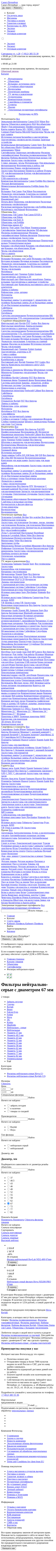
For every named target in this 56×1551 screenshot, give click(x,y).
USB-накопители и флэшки (14, 178)
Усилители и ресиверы (12, 633)
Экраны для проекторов (13, 582)
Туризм (46, 843)
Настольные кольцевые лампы (22, 305)
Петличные (46, 644)
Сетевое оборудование (12, 667)
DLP (17, 579)
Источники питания (11, 137)
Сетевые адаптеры (24, 670)
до (12, 1092)
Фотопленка (32, 209)
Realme (46, 729)
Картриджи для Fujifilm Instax (37, 207)
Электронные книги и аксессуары (18, 804)
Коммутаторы (8, 670)
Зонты (4, 895)
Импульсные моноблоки (31, 279)
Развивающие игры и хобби (14, 874)
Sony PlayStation (29, 592)
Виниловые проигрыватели (14, 605)
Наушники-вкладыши (12, 618)
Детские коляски (25, 861)
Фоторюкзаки (31, 163)
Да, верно (6, 8)
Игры (15, 848)
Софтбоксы (6, 308)
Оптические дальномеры (13, 556)
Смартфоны (7, 729)
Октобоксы (6, 313)
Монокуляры (7, 540)
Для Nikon (27, 191)
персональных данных (23, 1410)
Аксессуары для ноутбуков (14, 657)
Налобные (39, 533)
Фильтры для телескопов (29, 525)
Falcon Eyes (12, 1012)
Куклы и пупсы (39, 871)
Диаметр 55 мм (14, 1043)
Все (18, 119)
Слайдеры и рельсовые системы (17, 502)
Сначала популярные (11, 1232)
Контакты (12, 1525)
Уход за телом (8, 882)
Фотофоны (6, 377)
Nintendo (42, 592)
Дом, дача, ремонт (10, 856)
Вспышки (6, 191)
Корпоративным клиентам (20, 1512)
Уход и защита (8, 176)
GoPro (18, 455)
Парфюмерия (27, 879)
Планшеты (6, 739)
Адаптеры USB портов (25, 662)
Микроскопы (7, 545)
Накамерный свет (10, 199)
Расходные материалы (12, 207)
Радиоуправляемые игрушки (15, 794)
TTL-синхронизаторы (28, 318)
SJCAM (26, 455)
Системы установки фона (34, 385)
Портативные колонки (35, 589)
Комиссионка (13, 1492)
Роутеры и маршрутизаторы (37, 667)
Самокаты (38, 846)
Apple (15, 610)
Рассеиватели (39, 191)
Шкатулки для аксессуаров (26, 900)
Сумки (42, 895)
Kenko (10, 1022)
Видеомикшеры (35, 499)
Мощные (49, 654)
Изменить (18, 8)
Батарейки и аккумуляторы (35, 137)
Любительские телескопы (13, 520)
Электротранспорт (10, 799)
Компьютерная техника (19, 99)
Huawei (24, 739)
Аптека (24, 877)
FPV (31, 486)
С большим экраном (29, 734)
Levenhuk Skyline (20, 517)
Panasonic (19, 429)
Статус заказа (13, 921)
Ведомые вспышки (29, 261)
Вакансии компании (17, 1446)
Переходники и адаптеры (13, 388)
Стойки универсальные (12, 421)
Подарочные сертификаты (20, 1481)
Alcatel (38, 747)
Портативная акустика (12, 589)
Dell (29, 652)
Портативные (8, 579)
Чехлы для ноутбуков (33, 659)
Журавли (47, 419)
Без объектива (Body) (11, 147)
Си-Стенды (16, 424)
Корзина (11, 931)
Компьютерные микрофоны (26, 698)
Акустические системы (36, 584)
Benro (9, 1009)
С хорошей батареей (43, 750)
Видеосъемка (14, 89)
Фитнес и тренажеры (43, 848)
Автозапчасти (24, 838)
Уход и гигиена (19, 864)
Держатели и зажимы (11, 481)
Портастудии (25, 641)
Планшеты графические (38, 701)
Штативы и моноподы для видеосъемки (20, 442)
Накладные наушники (12, 615)
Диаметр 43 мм (14, 1038)
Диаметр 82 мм (14, 1056)
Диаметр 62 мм (14, 1048)
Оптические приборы (18, 91)
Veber (29, 535)
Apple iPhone (19, 729)
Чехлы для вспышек (11, 269)
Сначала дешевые (9, 1238)
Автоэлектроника (22, 833)
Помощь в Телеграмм (17, 1494)
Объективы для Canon (12, 214)
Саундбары (41, 587)
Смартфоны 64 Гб (13, 737)
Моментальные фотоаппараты (16, 186)
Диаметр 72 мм (14, 1051)
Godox (34, 323)
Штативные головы (43, 370)
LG (30, 577)
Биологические (40, 548)
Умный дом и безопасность (23, 890)
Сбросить (5, 1083)
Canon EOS (33, 121)
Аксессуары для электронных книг (25, 807)
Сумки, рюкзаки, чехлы (12, 163)
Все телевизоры (42, 564)
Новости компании (16, 1441)
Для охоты (37, 538)
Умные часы (7, 768)
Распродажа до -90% (17, 26)
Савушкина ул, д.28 (10, 53)
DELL (28, 708)
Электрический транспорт (29, 843)
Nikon (42, 121)
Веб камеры (17, 696)
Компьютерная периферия (14, 690)
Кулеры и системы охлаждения (28, 677)
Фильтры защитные (30, 1322)
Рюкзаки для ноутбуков (39, 657)
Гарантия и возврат (16, 23)
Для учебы (17, 654)
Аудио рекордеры (9, 507)
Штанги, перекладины (36, 421)
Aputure (38, 274)
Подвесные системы (11, 385)
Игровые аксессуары (11, 597)
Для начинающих (16, 126)
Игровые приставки (11, 592)
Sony (39, 145)
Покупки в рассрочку (17, 1479)
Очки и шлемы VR (10, 703)
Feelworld (29, 390)
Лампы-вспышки (34, 326)
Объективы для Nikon (12, 217)
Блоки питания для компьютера (16, 685)
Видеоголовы (47, 442)
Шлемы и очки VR (14, 602)
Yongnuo (23, 274)
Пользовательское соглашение (21, 1448)
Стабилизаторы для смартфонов (17, 815)
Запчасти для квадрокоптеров (35, 491)
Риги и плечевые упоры (13, 478)
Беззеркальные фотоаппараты (15, 145)
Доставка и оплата (16, 20)
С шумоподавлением (18, 619)
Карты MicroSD (23, 132)
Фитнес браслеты (9, 778)
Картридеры (37, 132)
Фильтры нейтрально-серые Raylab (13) (26, 1076)
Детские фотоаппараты (12, 183)
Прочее (11, 107)
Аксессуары (7, 170)
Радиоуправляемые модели (14, 789)
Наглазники (19, 170)
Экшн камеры (8, 455)
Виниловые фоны (43, 380)
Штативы (28, 370)
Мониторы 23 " (24, 711)
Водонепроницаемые (35, 458)
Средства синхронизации (13, 315)
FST (28, 323)
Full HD (41, 429)
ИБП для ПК (46, 698)
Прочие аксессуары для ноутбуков (32, 664)
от (12, 1089)
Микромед (37, 545)
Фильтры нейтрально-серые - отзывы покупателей (26, 1343)
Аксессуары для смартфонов (15, 745)
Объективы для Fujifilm (12, 222)
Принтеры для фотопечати (27, 201)
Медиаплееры (8, 574)
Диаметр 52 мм (14, 1040)
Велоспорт (12, 853)
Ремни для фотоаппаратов (27, 168)
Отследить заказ (15, 15)
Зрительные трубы (10, 543)
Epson (16, 577)
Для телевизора (45, 623)
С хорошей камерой (39, 732)
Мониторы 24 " (40, 711)
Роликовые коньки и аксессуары (17, 846)
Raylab (22, 323)
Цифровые (6, 548)
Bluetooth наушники (33, 613)
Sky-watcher (35, 517)
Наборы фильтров (19, 157)
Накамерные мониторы (12, 390)
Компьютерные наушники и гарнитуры (20, 626)
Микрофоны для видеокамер (15, 465)
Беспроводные (16, 613)
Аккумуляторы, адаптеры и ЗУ (16, 276)
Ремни (25, 897)
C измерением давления (39, 771)
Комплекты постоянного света (34, 284)
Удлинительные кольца (19, 243)
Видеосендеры (8, 509)
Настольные (27, 533)
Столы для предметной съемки (16, 416)
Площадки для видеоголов (14, 447)
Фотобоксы (6, 271)
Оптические (18, 548)
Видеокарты (7, 683)
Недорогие (43, 432)
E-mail (31, 1405)
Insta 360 (34, 455)
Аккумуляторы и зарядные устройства (30, 282)
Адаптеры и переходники (13, 357)
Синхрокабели (47, 318)
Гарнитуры (38, 597)
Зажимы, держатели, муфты (35, 383)
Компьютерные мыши (32, 693)
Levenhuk (15, 535)
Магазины (12, 18)
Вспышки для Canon (21, 258)
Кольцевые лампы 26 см (22, 302)
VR (2, 602)
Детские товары (9, 861)
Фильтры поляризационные (33, 155)
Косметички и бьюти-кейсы (22, 902)
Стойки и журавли (10, 419)
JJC (8, 1020)
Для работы (29, 654)
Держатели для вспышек (13, 194)
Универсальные (38, 227)
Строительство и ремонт (31, 856)
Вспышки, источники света (21, 84)
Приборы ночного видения (14, 553)
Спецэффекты (8, 414)
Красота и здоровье (10, 877)
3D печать (6, 721)
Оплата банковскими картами (21, 1509)
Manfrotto (11, 1025)
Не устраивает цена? (17, 1484)
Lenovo (38, 652)
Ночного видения (23, 538)
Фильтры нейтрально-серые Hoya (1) (25, 1073)
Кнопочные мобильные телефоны (17, 747)
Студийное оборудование (20, 86)
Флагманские (28, 737)
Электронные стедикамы (25, 494)
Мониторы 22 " (8, 711)
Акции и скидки (15, 1438)
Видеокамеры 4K (29, 432)
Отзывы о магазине (16, 1507)
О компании (13, 1435)
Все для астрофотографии (13, 530)
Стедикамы (6, 494)
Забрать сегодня (15, 1001)
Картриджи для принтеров (14, 719)
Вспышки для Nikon (42, 258)
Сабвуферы (29, 587)
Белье (23, 892)
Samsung (17, 564)
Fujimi (31, 274)
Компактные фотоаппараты (14, 181)
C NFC (9, 773)
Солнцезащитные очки (38, 892)
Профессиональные (35, 126)
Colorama (23, 377)
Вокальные (6, 646)
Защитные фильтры (25, 230)
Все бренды (48, 145)
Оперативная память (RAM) (35, 680)
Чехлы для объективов (12, 251)
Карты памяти (8, 129)
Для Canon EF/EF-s (32, 214)
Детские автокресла (27, 866)
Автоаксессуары (9, 838)
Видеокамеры (8, 429)
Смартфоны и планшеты (20, 102)
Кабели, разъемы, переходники (35, 703)
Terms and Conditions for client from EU (25, 1461)
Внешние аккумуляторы (13, 763)
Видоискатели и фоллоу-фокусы (17, 504)
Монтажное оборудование (14, 499)
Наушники (6, 610)
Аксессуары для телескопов (14, 522)
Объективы (13, 81)
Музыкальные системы (12, 587)
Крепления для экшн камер (14, 460)
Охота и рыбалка (34, 851)
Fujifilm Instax (38, 186)
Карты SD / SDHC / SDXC (29, 129)
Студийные (34, 644)
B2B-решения (13, 1514)
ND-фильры (42, 230)
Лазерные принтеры (29, 716)
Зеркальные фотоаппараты (14, 121)
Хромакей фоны (26, 380)
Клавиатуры (33, 690)
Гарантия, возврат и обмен (20, 1476)
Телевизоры (7, 564)
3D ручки (16, 721)
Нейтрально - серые (16, 1027)
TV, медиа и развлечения (20, 94)
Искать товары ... (37, 910)
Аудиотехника (15, 97)
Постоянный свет (9, 284)
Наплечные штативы (35, 478)
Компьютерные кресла (12, 724)
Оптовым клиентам (16, 33)
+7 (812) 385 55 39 (29, 53)
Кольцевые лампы (10, 300)
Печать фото (7, 201)
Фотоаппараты (15, 78)
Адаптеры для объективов (14, 240)
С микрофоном (27, 621)
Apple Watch (20, 768)
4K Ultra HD (7, 458)
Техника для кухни (27, 884)
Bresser (18, 545)
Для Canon (16, 191)
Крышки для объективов (13, 245)
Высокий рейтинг (10, 1240)
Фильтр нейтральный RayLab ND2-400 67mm (29, 1259)
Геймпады (27, 597)
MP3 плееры (7, 812)
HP (33, 652)
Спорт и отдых (8, 843)
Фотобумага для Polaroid (13, 209)
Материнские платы (11, 680)
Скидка (10, 1004)
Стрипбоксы (7, 310)
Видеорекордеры (9, 512)
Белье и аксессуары (10, 892)
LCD (22, 579)
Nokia (45, 747)
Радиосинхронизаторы (38, 315)
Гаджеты (12, 104)
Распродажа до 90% (28, 114)
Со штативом (26, 300)
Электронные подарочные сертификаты (27, 109)
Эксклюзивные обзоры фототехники (25, 1443)
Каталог (5, 74)
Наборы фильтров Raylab (23, 1325)
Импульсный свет (10, 279)
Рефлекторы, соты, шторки (14, 292)
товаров (5, 1222)
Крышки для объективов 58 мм (20, 248)
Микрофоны (7, 644)
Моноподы (6, 372)
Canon (34, 145)
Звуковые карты (42, 683)
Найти (31, 1097)
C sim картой (19, 773)
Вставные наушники (33, 615)
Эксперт (11, 28)
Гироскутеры (26, 799)
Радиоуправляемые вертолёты (28, 791)
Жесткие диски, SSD (24, 683)
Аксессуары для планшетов (14, 752)
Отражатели (7, 297)
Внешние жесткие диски (13, 701)
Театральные (7, 538)
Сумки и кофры (9, 354)
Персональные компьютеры (14, 672)
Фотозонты (6, 295)
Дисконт (11, 31)
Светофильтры (8, 152)
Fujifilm (39, 181)
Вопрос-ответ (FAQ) (17, 1487)
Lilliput (37, 390)
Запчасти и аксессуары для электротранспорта (24, 802)
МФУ (42, 716)
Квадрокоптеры (9, 486)
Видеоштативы (9, 445)
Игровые (39, 654)
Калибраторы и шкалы (12, 359)
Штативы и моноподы (12, 370)
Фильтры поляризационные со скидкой (20, 1335)
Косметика (15, 879)
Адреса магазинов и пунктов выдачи (25, 1471)
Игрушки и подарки (21, 871)
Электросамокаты (42, 799)
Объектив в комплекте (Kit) (22, 124)
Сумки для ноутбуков (11, 659)
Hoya (9, 1017)
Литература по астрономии (39, 527)
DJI (40, 455)
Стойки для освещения (31, 419)
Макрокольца (33, 240)
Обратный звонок (10, 71)
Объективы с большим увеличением (30, 1328)
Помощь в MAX (15, 1497)
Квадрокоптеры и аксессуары (15, 786)
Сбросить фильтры (34, 1219)
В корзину (12, 1262)
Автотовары (7, 833)
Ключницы (35, 897)
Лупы (4, 533)
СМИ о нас (12, 1522)
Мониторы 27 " (8, 714)
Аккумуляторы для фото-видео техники (20, 139)
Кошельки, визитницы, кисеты (23, 895)
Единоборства (25, 848)
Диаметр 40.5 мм (15, 1035)
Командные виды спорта (13, 851)
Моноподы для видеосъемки (31, 445)
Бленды (5, 227)
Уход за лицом (22, 882)
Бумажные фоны (9, 380)
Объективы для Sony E (12, 220)
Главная (11, 916)
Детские (29, 548)
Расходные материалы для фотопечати (26, 202)
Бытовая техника (9, 884)
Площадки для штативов (24, 372)
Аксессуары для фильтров (23, 160)
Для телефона (30, 623)
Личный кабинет (15, 1489)
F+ (49, 747)
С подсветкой (14, 533)
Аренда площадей (16, 1520)
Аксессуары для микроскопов (28, 551)
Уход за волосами (38, 882)
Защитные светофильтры (28, 152)
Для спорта (28, 618)
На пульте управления (30, 489)
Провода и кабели (34, 170)
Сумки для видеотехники (13, 483)
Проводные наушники (12, 623)
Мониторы (6, 708)
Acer (21, 577)
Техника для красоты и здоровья (22, 887)
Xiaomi (25, 564)
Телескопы (6, 517)
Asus (24, 652)
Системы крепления (11, 383)
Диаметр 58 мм (14, 1045)
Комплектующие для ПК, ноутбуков (18, 675)
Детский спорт (15, 869)
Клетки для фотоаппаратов (37, 173)
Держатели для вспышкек (13, 264)
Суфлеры (48, 499)
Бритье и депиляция (44, 879)
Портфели (17, 897)
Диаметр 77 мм (14, 1053)
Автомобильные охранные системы (27, 835)
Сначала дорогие (9, 1235)
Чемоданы (6, 897)
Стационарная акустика (13, 584)
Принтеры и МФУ (10, 716)
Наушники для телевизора (14, 571)
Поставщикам (14, 1517)
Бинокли (5, 535)
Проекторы (6, 577)
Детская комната (31, 869)
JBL (28, 610)
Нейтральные (13, 1030)
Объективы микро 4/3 (12, 225)
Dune (25, 574)
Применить (7, 1219)
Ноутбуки (6, 652)
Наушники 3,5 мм (44, 621)
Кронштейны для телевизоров (16, 569)
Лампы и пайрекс (9, 289)
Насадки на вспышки (19, 196)
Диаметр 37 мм (14, 1033)
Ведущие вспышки (10, 261)
